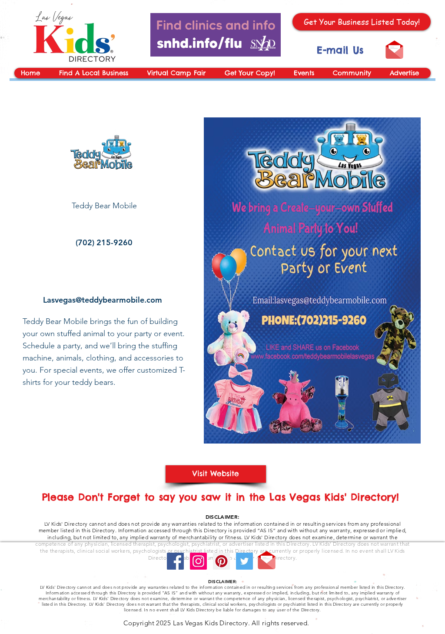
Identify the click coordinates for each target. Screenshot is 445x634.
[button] (306, 73)
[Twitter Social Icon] (244, 561)
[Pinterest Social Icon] (221, 561)
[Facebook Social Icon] (175, 561)
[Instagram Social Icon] (198, 561)
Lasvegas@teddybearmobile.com (102, 300)
